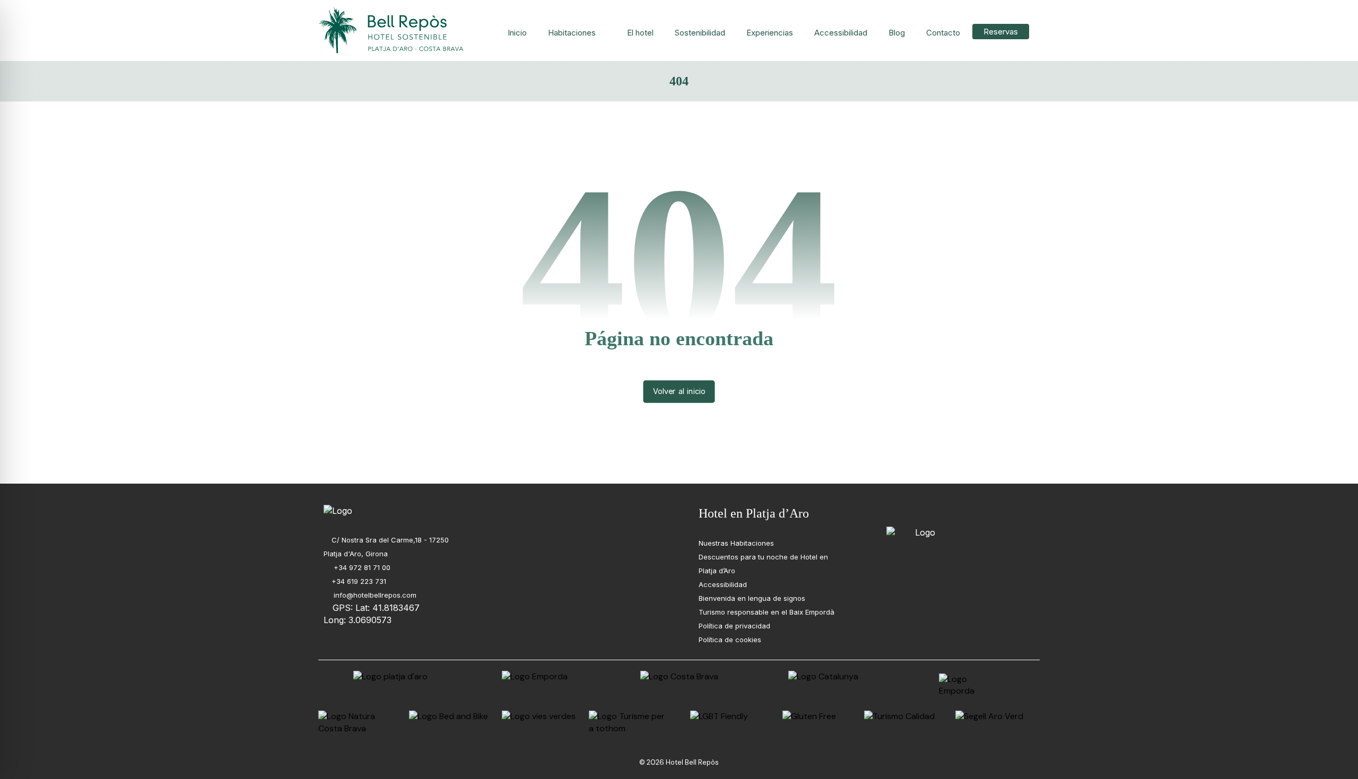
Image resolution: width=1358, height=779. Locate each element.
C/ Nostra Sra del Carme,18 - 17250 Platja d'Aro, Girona (386, 547)
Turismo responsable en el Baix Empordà (766, 612)
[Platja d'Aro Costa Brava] (392, 30)
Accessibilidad (723, 584)
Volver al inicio (679, 391)
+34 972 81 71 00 (361, 567)
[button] (893, 512)
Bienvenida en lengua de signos (752, 598)
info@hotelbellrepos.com (374, 595)
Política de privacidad (734, 626)
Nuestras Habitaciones (736, 543)
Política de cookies (730, 639)
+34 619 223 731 (359, 581)
